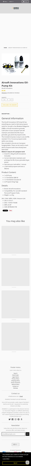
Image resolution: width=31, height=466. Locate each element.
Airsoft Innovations (7, 88)
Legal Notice (15, 377)
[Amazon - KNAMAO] (21, 419)
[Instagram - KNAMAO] (16, 419)
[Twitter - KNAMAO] (10, 419)
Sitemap (15, 388)
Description (5, 113)
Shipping (4, 93)
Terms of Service (15, 382)
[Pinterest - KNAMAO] (19, 419)
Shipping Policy (15, 380)
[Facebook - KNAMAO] (13, 419)
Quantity (4, 97)
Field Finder (15, 375)
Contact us (15, 386)
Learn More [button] (6, 458)
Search (15, 373)
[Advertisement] (15, 29)
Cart (26, 1)
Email (21, 396)
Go (28, 434)
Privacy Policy (15, 379)
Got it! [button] (15, 463)
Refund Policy (15, 384)
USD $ (10, 1)
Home (5, 47)
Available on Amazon (10, 105)
